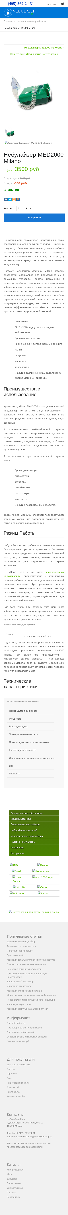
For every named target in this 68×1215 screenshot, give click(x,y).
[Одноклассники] (14, 199)
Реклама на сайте (16, 1096)
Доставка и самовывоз (18, 1064)
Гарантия (12, 1073)
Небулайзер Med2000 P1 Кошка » (44, 47)
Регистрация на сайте (18, 1083)
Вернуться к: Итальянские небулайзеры (34, 53)
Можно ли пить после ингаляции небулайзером (31, 995)
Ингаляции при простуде (20, 951)
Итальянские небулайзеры (31, 21)
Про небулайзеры (16, 1023)
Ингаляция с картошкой (19, 986)
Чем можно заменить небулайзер (24, 969)
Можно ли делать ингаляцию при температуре (31, 960)
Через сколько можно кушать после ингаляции (31, 1000)
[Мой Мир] (18, 199)
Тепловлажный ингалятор (20, 981)
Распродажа (13, 1197)
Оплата (11, 1069)
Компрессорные (15, 1169)
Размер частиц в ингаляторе (21, 946)
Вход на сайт (13, 1087)
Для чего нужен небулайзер (21, 941)
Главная (8, 21)
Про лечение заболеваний (20, 1032)
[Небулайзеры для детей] (34, 911)
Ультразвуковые (15, 1188)
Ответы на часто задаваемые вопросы (27, 1037)
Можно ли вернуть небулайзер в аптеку (27, 1009)
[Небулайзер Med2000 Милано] (34, 93)
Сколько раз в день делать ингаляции (26, 964)
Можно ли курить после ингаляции (24, 991)
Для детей (12, 1179)
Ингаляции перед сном (19, 1004)
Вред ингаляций (15, 955)
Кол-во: (8, 208)
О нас (10, 1078)
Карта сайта (13, 1092)
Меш (9, 1174)
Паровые (11, 1192)
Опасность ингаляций (18, 1041)
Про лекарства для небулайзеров (24, 1027)
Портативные (14, 1183)
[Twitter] (10, 199)
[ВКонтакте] (6, 199)
